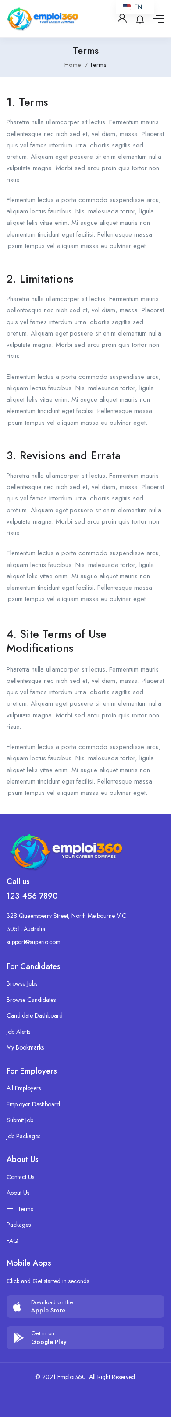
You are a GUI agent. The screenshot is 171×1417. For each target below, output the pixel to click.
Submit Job (20, 1120)
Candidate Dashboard (35, 1015)
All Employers (24, 1088)
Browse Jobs (22, 983)
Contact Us (20, 1176)
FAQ (12, 1240)
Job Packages (23, 1136)
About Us (18, 1192)
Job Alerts (18, 1031)
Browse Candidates (31, 999)
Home (72, 65)
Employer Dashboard (33, 1104)
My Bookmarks (25, 1047)
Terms (25, 1208)
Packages (19, 1224)
